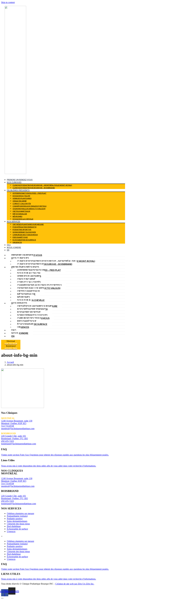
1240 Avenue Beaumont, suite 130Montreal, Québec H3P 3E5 (16, 479)
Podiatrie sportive (22, 229)
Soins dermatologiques (24, 232)
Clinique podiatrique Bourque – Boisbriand (34, 188)
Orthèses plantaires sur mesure (28, 224)
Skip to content (8, 2)
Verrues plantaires (22, 198)
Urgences (17, 242)
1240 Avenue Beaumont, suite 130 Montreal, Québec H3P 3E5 (16, 422)
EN (8, 250)
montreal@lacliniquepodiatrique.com (17, 428)
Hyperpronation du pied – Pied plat (29, 193)
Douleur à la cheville (23, 219)
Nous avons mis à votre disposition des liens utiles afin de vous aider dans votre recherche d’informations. (48, 466)
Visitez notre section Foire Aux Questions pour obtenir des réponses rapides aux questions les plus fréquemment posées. (55, 455)
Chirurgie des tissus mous (25, 235)
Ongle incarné (20, 201)
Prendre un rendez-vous (20, 180)
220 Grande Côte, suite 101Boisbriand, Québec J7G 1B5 (14, 497)
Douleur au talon (21, 196)
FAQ (9, 245)
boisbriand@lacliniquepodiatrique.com (18, 443)
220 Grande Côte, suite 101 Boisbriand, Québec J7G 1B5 (14, 437)
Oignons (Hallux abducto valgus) (29, 209)
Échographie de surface (24, 240)
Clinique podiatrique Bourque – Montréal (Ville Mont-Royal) (42, 185)
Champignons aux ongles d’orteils (29, 206)
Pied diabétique (20, 237)
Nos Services (13, 221)
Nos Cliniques (14, 182)
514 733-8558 (7, 426)
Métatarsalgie (20, 214)
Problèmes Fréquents (18, 190)
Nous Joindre (14, 247)
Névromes (17, 216)
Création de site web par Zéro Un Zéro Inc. (74, 584)
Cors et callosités (22, 203)
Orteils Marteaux (21, 211)
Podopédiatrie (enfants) (24, 227)
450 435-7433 (7, 441)
